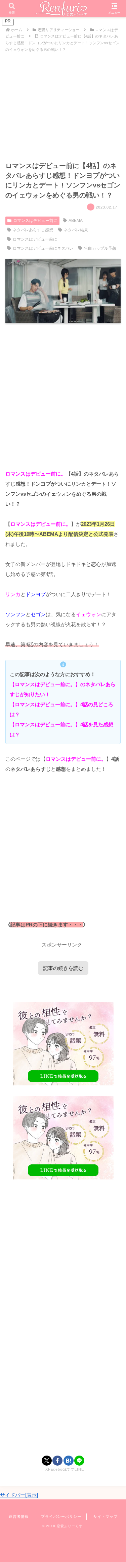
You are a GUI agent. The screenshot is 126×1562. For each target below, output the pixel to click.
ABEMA (76, 220)
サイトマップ (105, 1516)
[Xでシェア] (47, 1461)
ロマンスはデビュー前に (35, 220)
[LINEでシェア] (79, 1461)
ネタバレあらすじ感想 (33, 230)
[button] (113, 1073)
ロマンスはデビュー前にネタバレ (43, 248)
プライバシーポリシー (61, 1516)
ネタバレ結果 (76, 230)
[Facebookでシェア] (57, 1461)
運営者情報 (19, 1516)
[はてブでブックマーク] (69, 1461)
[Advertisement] (63, 396)
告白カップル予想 (100, 248)
